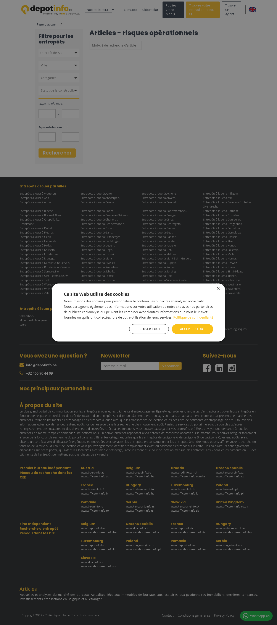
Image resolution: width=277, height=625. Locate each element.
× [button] (218, 288)
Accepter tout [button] (192, 329)
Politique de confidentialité (193, 317)
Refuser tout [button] (149, 329)
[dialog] (138, 312)
